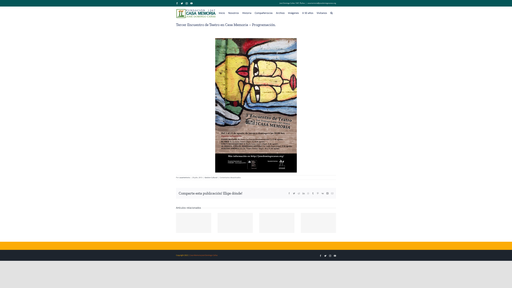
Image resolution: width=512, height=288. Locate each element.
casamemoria (184, 177)
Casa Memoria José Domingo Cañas (204, 255)
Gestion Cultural (211, 177)
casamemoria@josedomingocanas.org (321, 3)
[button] (331, 13)
